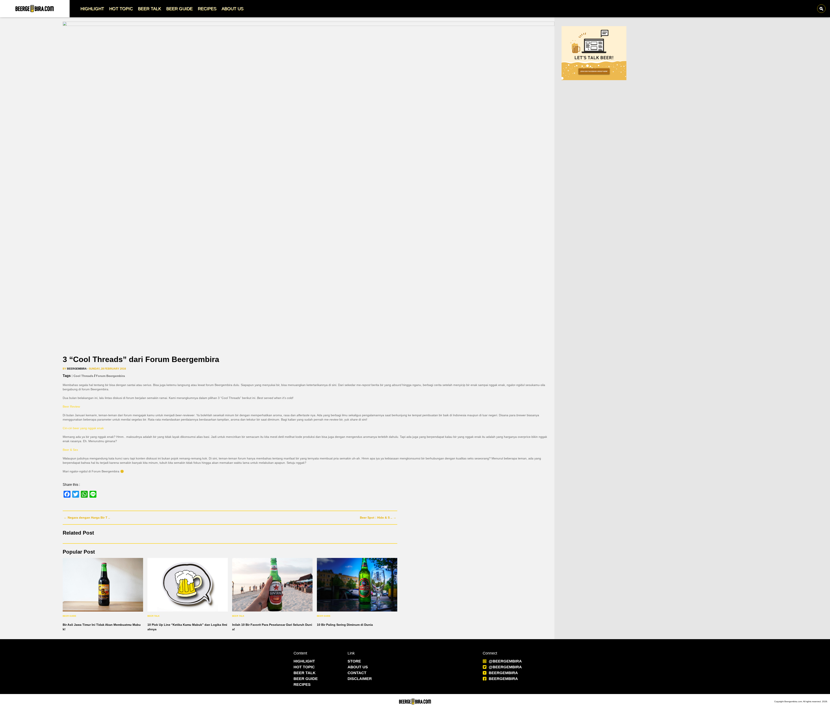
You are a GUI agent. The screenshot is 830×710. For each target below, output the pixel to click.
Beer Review (71, 406)
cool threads (83, 376)
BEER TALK (305, 673)
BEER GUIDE (306, 679)
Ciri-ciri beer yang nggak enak (83, 428)
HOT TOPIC (304, 667)
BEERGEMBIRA (503, 673)
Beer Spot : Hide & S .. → (378, 517)
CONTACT (357, 673)
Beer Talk (153, 616)
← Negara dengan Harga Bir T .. (87, 517)
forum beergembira (110, 376)
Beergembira (77, 368)
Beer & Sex (70, 449)
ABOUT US (358, 667)
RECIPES (302, 684)
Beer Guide (69, 616)
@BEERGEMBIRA (505, 661)
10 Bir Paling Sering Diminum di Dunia (345, 624)
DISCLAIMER (360, 679)
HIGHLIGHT (304, 661)
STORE (354, 661)
